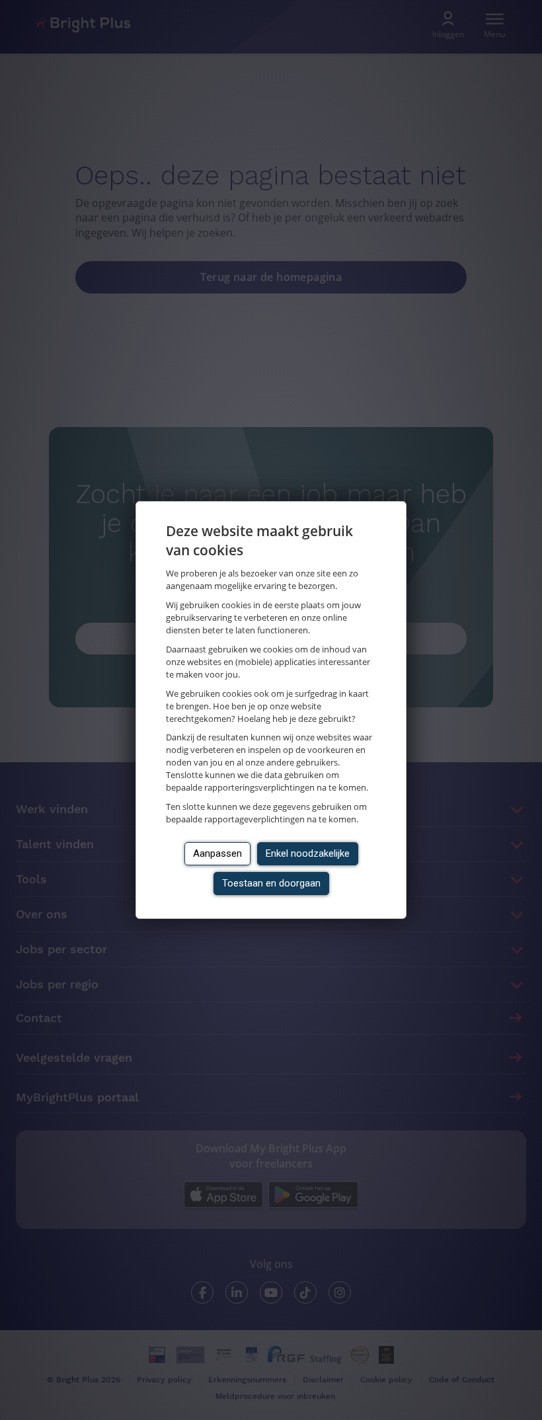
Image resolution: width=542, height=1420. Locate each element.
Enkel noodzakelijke (308, 853)
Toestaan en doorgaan (271, 883)
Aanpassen (217, 853)
